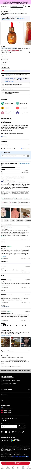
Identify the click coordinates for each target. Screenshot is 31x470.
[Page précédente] (1, 325)
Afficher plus (4, 136)
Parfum (8, 19)
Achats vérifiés (20, 220)
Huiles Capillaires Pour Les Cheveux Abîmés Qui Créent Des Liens (15, 362)
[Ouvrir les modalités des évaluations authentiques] (13, 181)
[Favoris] (26, 6)
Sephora (10, 356)
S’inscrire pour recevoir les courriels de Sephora (13, 423)
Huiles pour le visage (20, 9)
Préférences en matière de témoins (19, 456)
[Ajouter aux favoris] (29, 52)
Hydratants (12, 9)
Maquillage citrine (21, 360)
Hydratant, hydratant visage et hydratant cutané (12, 357)
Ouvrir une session (9, 78)
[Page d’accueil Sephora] (5, 6)
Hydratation (4, 19)
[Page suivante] (25, 325)
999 (23, 325)
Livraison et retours (9, 81)
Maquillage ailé (4, 366)
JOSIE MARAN (4, 12)
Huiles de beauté (13, 360)
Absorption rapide (20, 18)
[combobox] (17, 6)
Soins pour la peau (5, 9)
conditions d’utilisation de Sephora (19, 454)
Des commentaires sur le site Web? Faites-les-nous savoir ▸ (15, 371)
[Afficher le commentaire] (5, 213)
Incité (13, 340)
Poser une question (25, 149)
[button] (22, 48)
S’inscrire (22, 427)
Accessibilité (3, 456)
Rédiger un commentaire (24, 163)
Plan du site (9, 456)
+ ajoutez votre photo (6, 335)
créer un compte (18, 78)
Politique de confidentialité (6, 454)
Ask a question (12, 17)
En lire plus (3, 236)
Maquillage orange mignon (15, 366)
